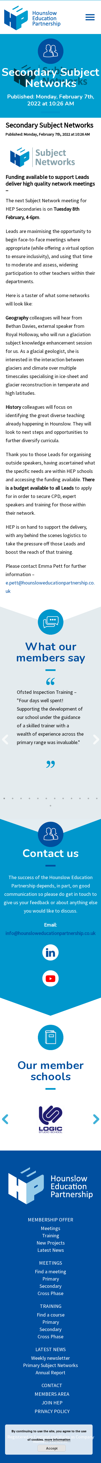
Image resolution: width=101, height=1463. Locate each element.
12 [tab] (97, 798)
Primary (50, 1279)
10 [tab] (80, 798)
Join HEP (52, 1403)
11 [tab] (88, 798)
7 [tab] (55, 798)
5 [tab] (38, 798)
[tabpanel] (50, 723)
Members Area (52, 1394)
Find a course (51, 1315)
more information (57, 1439)
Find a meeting (50, 1272)
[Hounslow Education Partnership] (32, 28)
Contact (52, 1386)
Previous (3, 736)
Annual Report (50, 1373)
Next (94, 736)
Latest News (50, 1250)
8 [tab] (63, 798)
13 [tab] (50, 805)
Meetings (50, 1228)
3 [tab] (21, 798)
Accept (52, 1448)
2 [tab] (12, 798)
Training (50, 1236)
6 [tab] (46, 798)
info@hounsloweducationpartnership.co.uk (51, 933)
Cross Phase (50, 1293)
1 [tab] (4, 798)
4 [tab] (29, 798)
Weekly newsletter (50, 1358)
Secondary (50, 1286)
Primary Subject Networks (50, 1365)
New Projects (50, 1243)
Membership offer (50, 1220)
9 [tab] (71, 798)
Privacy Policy (52, 1411)
